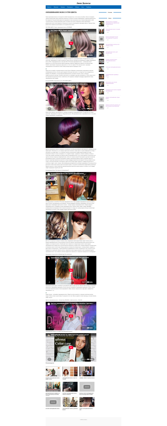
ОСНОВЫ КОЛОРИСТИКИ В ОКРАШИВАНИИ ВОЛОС (111, 60)
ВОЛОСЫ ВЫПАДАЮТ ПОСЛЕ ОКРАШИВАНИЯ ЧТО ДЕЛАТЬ (112, 37)
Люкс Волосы (83, 3)
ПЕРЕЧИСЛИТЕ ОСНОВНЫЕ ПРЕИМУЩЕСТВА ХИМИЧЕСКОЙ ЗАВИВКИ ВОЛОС (112, 23)
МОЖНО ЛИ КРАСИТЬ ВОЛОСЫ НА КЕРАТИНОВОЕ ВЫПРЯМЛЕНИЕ (113, 105)
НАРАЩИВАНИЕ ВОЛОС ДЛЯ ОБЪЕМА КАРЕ (112, 52)
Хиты (82, 7)
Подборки (88, 7)
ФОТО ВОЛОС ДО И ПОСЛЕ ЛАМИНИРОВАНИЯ (111, 83)
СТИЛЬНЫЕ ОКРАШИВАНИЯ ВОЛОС (113, 67)
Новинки (63, 7)
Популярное (70, 7)
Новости (49, 7)
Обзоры (77, 7)
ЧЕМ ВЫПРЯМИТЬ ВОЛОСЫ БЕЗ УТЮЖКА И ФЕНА (112, 45)
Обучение (56, 7)
